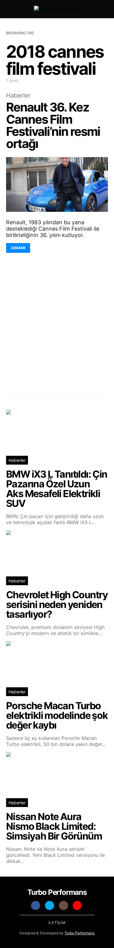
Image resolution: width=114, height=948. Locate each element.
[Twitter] (49, 905)
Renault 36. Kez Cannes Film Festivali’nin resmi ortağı (53, 125)
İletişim (57, 922)
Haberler (18, 95)
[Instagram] (63, 905)
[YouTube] (77, 905)
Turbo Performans (79, 933)
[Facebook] (35, 905)
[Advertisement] (57, 328)
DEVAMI (18, 248)
